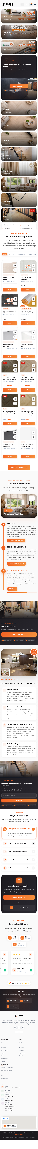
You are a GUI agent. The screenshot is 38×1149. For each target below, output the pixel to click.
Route (11, 589)
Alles (4, 254)
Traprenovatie (22, 1053)
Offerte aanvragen (5, 1073)
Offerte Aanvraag (15, 563)
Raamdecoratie (4, 1058)
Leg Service (21, 1050)
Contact (21, 1055)
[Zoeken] (22, 4)
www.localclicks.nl (19, 1134)
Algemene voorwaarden (6, 1070)
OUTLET (3, 1053)
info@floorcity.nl (9, 1100)
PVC (11, 254)
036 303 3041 (8, 1092)
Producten (21, 1047)
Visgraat (3, 1061)
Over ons (21, 1045)
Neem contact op (18, 897)
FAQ (2, 1075)
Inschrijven (19, 800)
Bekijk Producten (15, 540)
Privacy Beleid (4, 1078)
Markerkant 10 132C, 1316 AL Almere (13, 1088)
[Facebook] (19, 1027)
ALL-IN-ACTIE (4, 1050)
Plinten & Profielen (5, 1045)
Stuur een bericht (9, 1096)
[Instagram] (15, 1027)
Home (20, 1042)
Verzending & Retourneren (7, 1067)
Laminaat (22, 254)
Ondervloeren (4, 1055)
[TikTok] (22, 1027)
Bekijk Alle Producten (17, 467)
